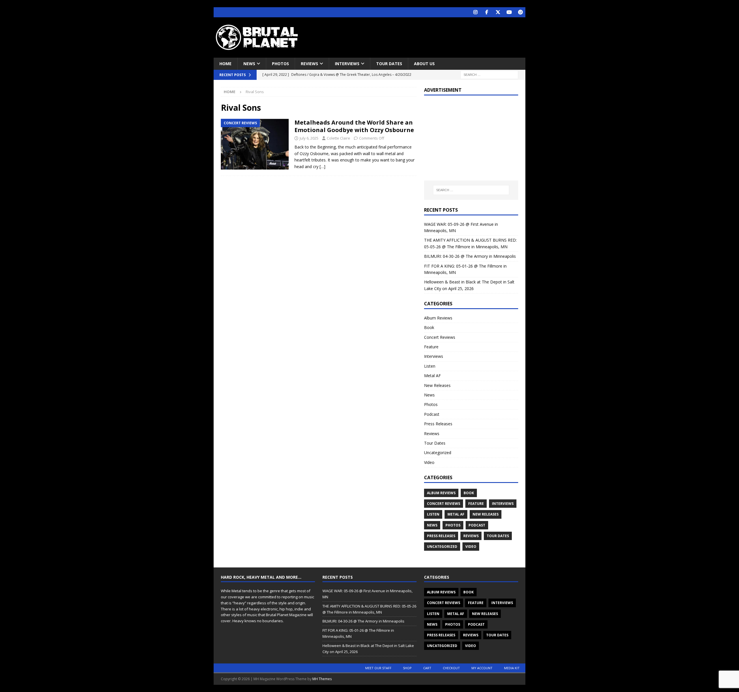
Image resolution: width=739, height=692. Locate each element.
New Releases (437, 385)
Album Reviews (438, 318)
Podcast (431, 414)
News (249, 63)
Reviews (309, 63)
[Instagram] (475, 12)
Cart (427, 668)
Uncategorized (437, 452)
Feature (431, 346)
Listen (429, 366)
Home (225, 63)
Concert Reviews (439, 337)
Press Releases (438, 423)
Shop (407, 668)
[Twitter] (498, 12)
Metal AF (432, 375)
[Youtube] (509, 12)
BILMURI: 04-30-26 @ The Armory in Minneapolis (470, 256)
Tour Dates (389, 63)
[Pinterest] (520, 12)
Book (429, 327)
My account (481, 668)
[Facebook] (487, 12)
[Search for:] (489, 74)
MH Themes (322, 678)
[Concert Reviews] (255, 144)
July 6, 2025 (309, 138)
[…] (322, 166)
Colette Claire (338, 138)
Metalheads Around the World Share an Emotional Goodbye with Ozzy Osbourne (354, 126)
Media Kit (512, 668)
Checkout (451, 668)
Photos (280, 63)
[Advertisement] (425, 36)
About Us (424, 63)
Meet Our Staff (378, 668)
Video (429, 462)
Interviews (347, 63)
